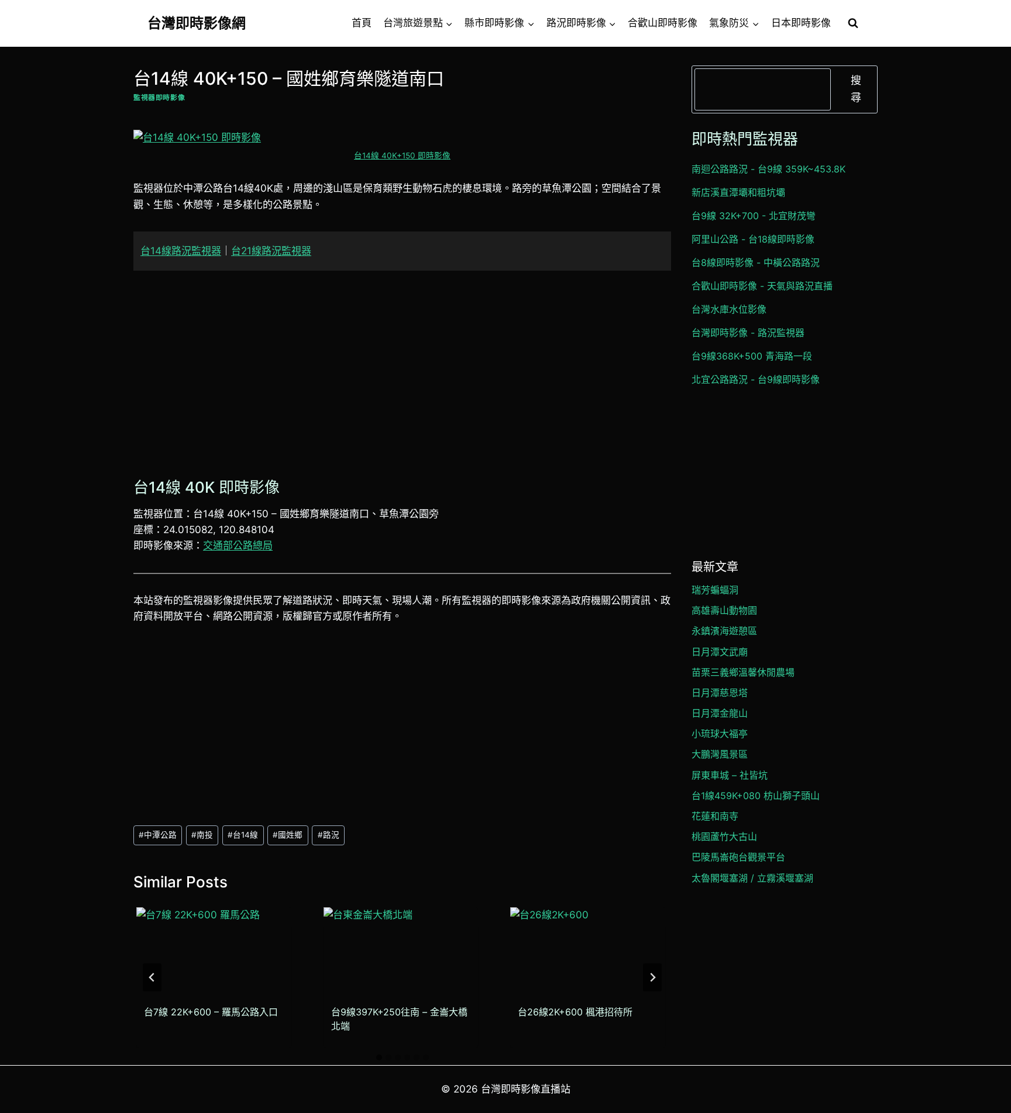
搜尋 (856, 88)
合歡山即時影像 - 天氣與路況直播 (762, 286)
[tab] (379, 1057)
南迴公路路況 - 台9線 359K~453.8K (768, 169)
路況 (328, 834)
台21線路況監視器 (271, 251)
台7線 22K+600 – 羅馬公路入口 (211, 1012)
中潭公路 (158, 834)
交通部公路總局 (238, 545)
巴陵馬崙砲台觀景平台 (738, 857)
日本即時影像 (801, 23)
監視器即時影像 (159, 97)
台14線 (243, 834)
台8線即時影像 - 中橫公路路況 (756, 262)
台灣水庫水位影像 (729, 309)
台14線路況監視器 (180, 251)
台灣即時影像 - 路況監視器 (748, 332)
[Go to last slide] (152, 977)
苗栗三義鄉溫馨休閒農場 (743, 672)
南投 (202, 834)
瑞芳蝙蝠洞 (715, 590)
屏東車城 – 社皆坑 (730, 775)
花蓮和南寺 (715, 816)
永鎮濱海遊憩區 (724, 631)
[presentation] (213, 950)
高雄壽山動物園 (724, 610)
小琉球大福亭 (720, 733)
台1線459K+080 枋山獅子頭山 (756, 795)
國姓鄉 (287, 834)
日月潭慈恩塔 (720, 693)
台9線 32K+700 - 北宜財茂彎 (754, 216)
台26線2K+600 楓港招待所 (575, 1012)
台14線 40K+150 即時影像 (402, 155)
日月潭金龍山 (720, 713)
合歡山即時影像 (662, 23)
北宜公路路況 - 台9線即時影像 (756, 379)
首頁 (362, 23)
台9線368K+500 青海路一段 (752, 356)
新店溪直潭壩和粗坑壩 (738, 192)
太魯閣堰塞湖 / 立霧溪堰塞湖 (752, 878)
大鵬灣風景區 (720, 754)
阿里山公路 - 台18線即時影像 (753, 239)
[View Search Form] (853, 23)
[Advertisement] (402, 371)
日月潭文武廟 (720, 652)
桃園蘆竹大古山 (724, 836)
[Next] (652, 977)
